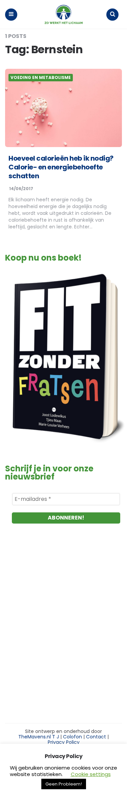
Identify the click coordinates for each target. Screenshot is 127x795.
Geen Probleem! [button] (63, 784)
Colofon (72, 736)
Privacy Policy (64, 742)
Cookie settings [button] (91, 774)
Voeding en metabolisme (40, 77)
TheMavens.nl (34, 736)
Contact (96, 736)
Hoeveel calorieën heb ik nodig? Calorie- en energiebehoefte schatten (60, 167)
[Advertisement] (63, 624)
